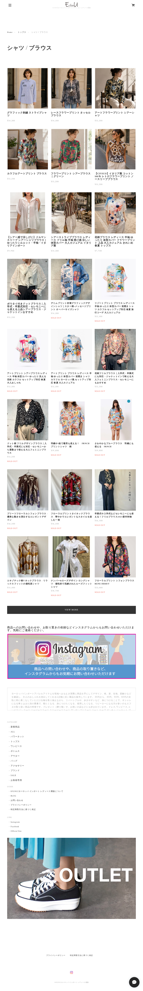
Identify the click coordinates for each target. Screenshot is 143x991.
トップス (22, 32)
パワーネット (17, 736)
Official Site (16, 831)
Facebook (15, 826)
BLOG (13, 796)
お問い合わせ (17, 800)
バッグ (14, 761)
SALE (13, 775)
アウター (15, 756)
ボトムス (15, 751)
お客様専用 (16, 780)
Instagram (15, 822)
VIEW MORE (71, 609)
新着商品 (15, 727)
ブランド (15, 770)
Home (10, 32)
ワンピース (16, 746)
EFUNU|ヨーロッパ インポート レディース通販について (37, 791)
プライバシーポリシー (21, 805)
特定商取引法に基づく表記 (23, 809)
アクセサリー (17, 765)
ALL (13, 731)
